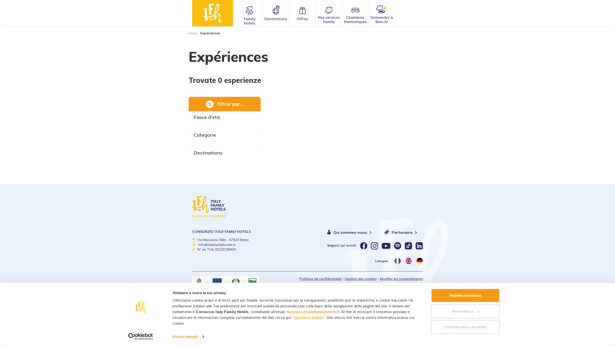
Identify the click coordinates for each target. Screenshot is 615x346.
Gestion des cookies (361, 279)
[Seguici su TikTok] (408, 245)
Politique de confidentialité (321, 279)
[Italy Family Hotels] (212, 13)
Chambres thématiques (355, 19)
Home (193, 33)
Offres (302, 19)
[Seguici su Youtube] (386, 245)
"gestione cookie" (309, 317)
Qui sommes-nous (350, 232)
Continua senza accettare (465, 327)
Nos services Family (329, 19)
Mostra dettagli (185, 336)
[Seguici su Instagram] (374, 245)
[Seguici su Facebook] (363, 245)
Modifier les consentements (401, 279)
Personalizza (463, 311)
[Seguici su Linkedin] (419, 245)
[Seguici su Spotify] (397, 245)
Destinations (275, 19)
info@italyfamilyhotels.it (216, 244)
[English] (409, 261)
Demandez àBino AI (381, 19)
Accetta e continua (465, 295)
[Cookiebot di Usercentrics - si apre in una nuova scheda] (141, 336)
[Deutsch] (420, 261)
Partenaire (402, 232)
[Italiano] (397, 261)
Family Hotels (249, 21)
